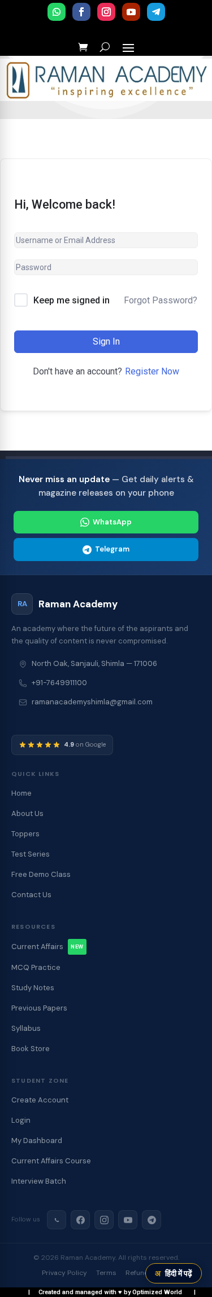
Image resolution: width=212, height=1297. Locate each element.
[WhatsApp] (56, 1219)
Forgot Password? (160, 300)
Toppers (25, 834)
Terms (106, 1272)
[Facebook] (80, 1219)
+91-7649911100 (59, 682)
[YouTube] (127, 1219)
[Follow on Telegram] (156, 12)
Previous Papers (39, 1008)
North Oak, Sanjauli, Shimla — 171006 (94, 663)
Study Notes (32, 987)
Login (21, 1120)
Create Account (39, 1100)
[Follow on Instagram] (106, 12)
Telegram (112, 549)
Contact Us (31, 894)
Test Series (30, 854)
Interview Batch (38, 1181)
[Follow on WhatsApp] (56, 12)
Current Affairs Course (51, 1161)
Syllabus (26, 1028)
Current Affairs (47, 946)
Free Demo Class (41, 874)
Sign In (106, 341)
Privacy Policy (64, 1272)
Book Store (30, 1048)
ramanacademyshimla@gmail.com (92, 702)
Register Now (152, 371)
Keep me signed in (71, 300)
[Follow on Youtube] (131, 12)
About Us (27, 813)
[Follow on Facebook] (81, 12)
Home (21, 793)
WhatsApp (112, 522)
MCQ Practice (35, 967)
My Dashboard (36, 1140)
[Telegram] (151, 1219)
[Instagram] (104, 1219)
